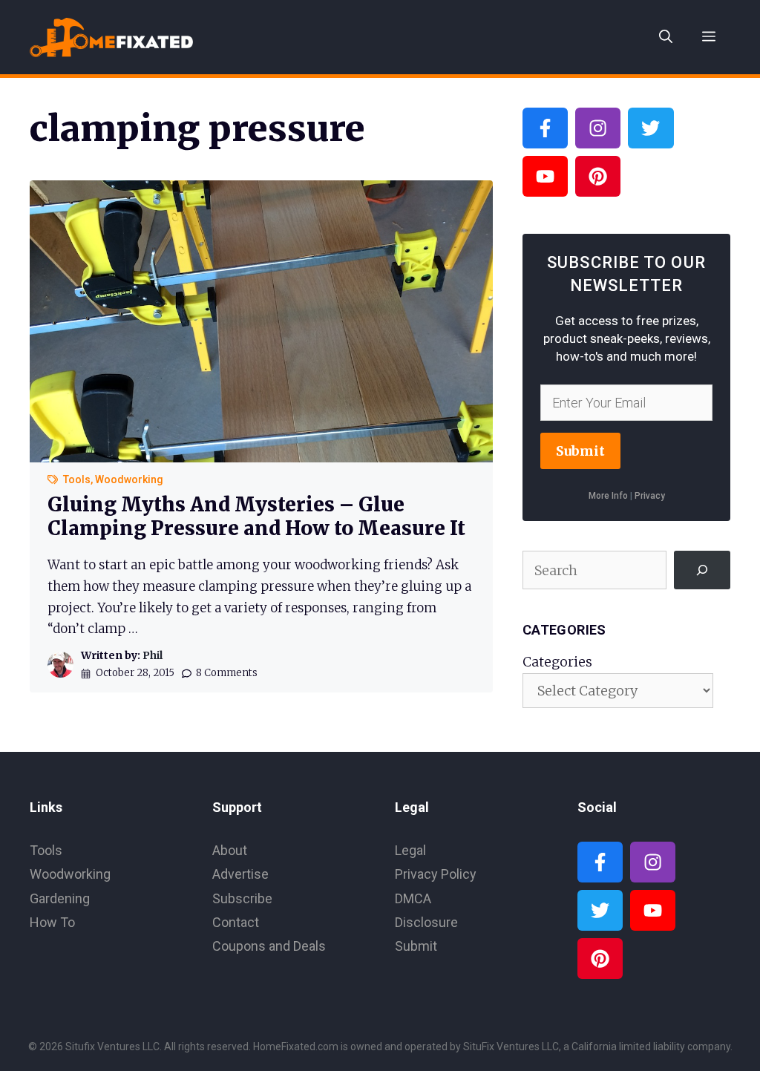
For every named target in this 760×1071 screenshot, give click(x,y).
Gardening (60, 898)
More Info (608, 496)
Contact (235, 922)
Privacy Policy (435, 874)
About (229, 850)
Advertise (240, 874)
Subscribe (242, 898)
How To (52, 922)
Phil (152, 655)
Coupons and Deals (269, 946)
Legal (410, 850)
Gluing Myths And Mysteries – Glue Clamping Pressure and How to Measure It (256, 516)
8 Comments (227, 672)
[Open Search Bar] (665, 37)
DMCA (413, 898)
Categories (557, 661)
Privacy (650, 496)
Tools (77, 479)
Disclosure (426, 922)
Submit (580, 450)
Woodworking (129, 479)
